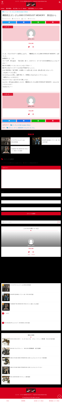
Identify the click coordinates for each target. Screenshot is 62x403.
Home (2, 8)
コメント (6, 167)
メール (3, 199)
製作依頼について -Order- (35, 8)
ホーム (6, 12)
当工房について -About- (20, 8)
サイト (3, 206)
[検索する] (59, 222)
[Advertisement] (31, 270)
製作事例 (8, 8)
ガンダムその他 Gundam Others (19, 12)
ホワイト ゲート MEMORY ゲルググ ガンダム (21, 128)
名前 (2, 192)
